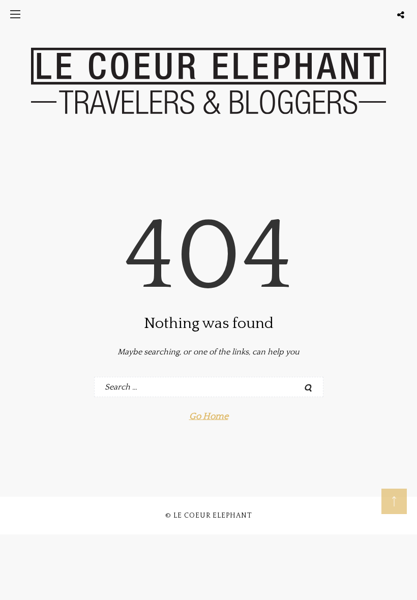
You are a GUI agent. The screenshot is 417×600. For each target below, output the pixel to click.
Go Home (208, 416)
